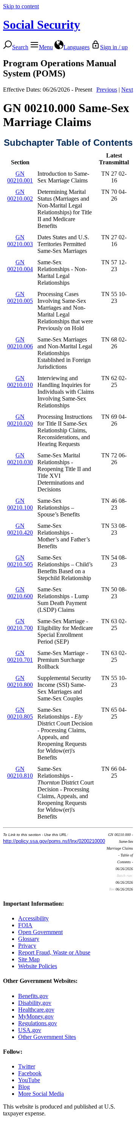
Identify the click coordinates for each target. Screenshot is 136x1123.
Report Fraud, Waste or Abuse (54, 952)
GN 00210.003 (20, 240)
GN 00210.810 (20, 772)
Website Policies (37, 966)
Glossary (28, 939)
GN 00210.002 (20, 195)
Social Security (41, 24)
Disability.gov (34, 1003)
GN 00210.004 (20, 265)
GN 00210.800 (20, 681)
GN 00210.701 (20, 656)
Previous (106, 89)
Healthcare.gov (36, 1009)
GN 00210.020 (20, 420)
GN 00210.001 (20, 177)
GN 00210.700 (20, 624)
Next (127, 89)
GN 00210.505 (20, 561)
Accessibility (33, 918)
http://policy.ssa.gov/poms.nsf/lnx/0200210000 (54, 841)
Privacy (27, 945)
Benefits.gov (33, 996)
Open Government (40, 932)
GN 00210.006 (20, 342)
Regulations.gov (37, 1023)
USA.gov (29, 1030)
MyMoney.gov (36, 1016)
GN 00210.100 (20, 504)
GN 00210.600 (20, 592)
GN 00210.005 (20, 297)
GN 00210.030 (20, 458)
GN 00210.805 (20, 713)
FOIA (25, 925)
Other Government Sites (47, 1037)
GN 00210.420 (20, 529)
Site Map (29, 959)
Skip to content (21, 6)
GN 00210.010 (20, 381)
